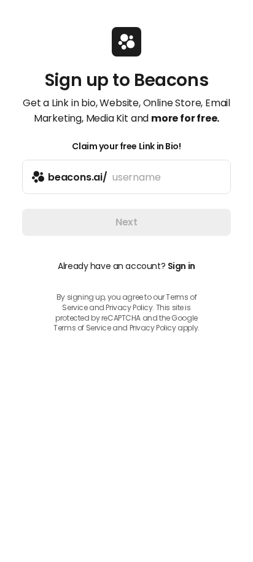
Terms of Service (82, 327)
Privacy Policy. (130, 307)
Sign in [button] (181, 266)
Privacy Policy (153, 327)
